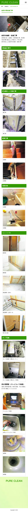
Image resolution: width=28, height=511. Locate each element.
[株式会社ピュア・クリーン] (9, 2)
